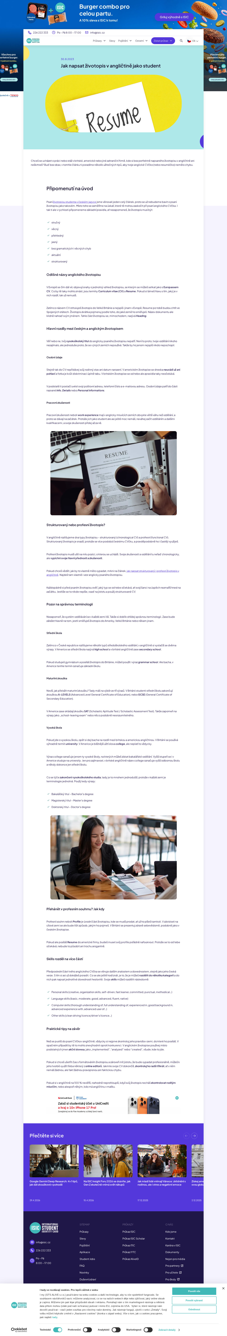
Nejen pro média (175, 1240)
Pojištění (123, 40)
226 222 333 (40, 32)
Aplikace (85, 1233)
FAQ (82, 1246)
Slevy (112, 40)
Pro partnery (172, 1246)
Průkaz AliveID (130, 1240)
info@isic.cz (97, 32)
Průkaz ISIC (128, 1212)
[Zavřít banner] (223, 1288)
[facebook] (177, 1281)
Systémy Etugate (175, 1267)
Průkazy (97, 40)
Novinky (84, 1253)
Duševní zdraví (88, 1260)
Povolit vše (194, 1291)
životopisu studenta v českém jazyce (74, 201)
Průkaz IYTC (129, 1233)
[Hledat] (181, 41)
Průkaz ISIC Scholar (133, 1219)
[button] (194, 1117)
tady (54, 1317)
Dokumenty (172, 1233)
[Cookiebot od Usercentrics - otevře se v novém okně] (19, 1330)
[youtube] (185, 1281)
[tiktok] (168, 1281)
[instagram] (160, 1281)
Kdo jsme (170, 1212)
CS (193, 40)
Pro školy (170, 1260)
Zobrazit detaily (167, 1330)
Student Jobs (87, 1240)
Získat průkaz (161, 40)
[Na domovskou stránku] (33, 41)
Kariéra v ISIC (173, 1226)
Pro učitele (171, 1253)
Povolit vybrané (194, 1300)
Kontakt (170, 1219)
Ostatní (139, 40)
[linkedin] (193, 1281)
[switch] (87, 1329)
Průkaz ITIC (128, 1226)
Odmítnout (194, 1309)
